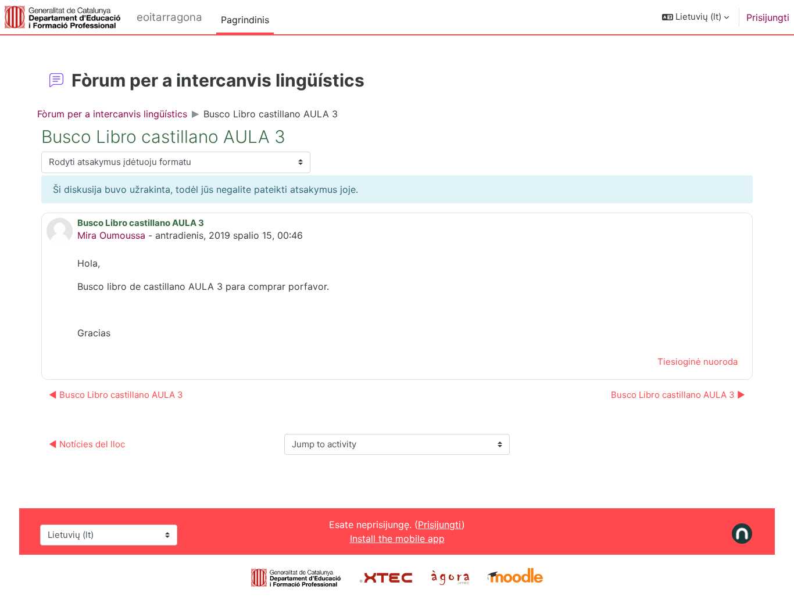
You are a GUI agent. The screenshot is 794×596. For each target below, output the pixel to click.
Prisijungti (767, 17)
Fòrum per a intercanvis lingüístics (112, 114)
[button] (695, 17)
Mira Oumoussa (111, 235)
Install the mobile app (397, 538)
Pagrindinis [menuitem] (245, 20)
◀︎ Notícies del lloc (87, 444)
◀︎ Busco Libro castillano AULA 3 (116, 394)
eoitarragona (169, 17)
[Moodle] (515, 577)
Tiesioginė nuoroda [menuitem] (697, 361)
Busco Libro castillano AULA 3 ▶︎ (678, 394)
